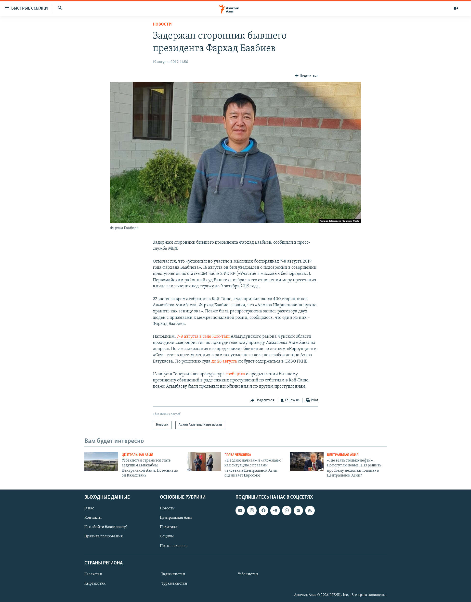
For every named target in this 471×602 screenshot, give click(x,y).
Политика (168, 527)
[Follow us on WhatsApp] (286, 510)
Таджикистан (173, 574)
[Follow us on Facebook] (263, 510)
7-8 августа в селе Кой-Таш (203, 337)
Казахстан (93, 574)
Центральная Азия (137, 455)
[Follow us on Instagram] (251, 510)
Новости (162, 24)
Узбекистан (248, 574)
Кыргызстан (95, 584)
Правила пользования (103, 536)
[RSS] (309, 510)
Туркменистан (174, 584)
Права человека (237, 455)
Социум (167, 536)
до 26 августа (224, 361)
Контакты (93, 518)
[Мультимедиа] (455, 8)
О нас (89, 508)
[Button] (306, 75)
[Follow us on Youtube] (240, 510)
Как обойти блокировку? (105, 527)
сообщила (235, 374)
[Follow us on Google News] (298, 510)
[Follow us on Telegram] (275, 510)
